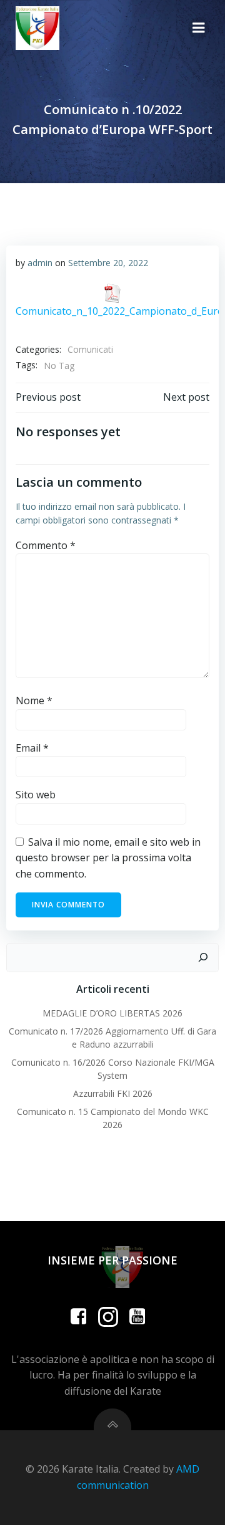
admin (40, 263)
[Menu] (198, 28)
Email (32, 748)
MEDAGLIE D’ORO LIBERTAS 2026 (112, 1013)
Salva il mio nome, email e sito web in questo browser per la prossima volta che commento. (108, 858)
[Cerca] (203, 958)
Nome (34, 700)
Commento (46, 545)
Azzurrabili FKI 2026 (112, 1093)
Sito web (36, 794)
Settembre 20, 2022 (108, 263)
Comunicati (90, 349)
